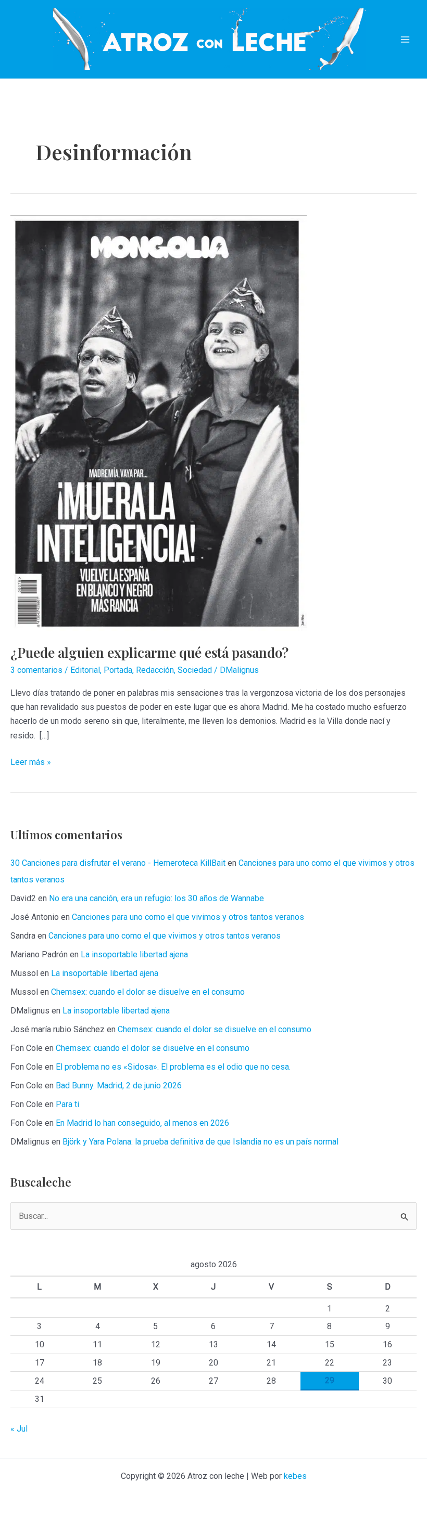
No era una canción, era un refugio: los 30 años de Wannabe (156, 898)
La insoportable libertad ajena (134, 954)
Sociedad (195, 670)
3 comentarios (36, 670)
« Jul (19, 1429)
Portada (118, 670)
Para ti (67, 1104)
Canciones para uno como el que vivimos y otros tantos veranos (188, 917)
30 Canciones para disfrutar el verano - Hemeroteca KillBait (117, 863)
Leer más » (30, 763)
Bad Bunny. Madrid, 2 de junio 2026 (119, 1085)
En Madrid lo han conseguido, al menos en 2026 (142, 1123)
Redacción (155, 670)
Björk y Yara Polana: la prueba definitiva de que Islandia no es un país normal (200, 1142)
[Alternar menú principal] (405, 39)
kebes (295, 1476)
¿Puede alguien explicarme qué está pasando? (149, 652)
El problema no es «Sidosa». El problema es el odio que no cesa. (173, 1067)
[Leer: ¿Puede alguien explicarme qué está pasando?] (158, 422)
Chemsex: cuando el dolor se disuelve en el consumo (148, 992)
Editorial (85, 670)
